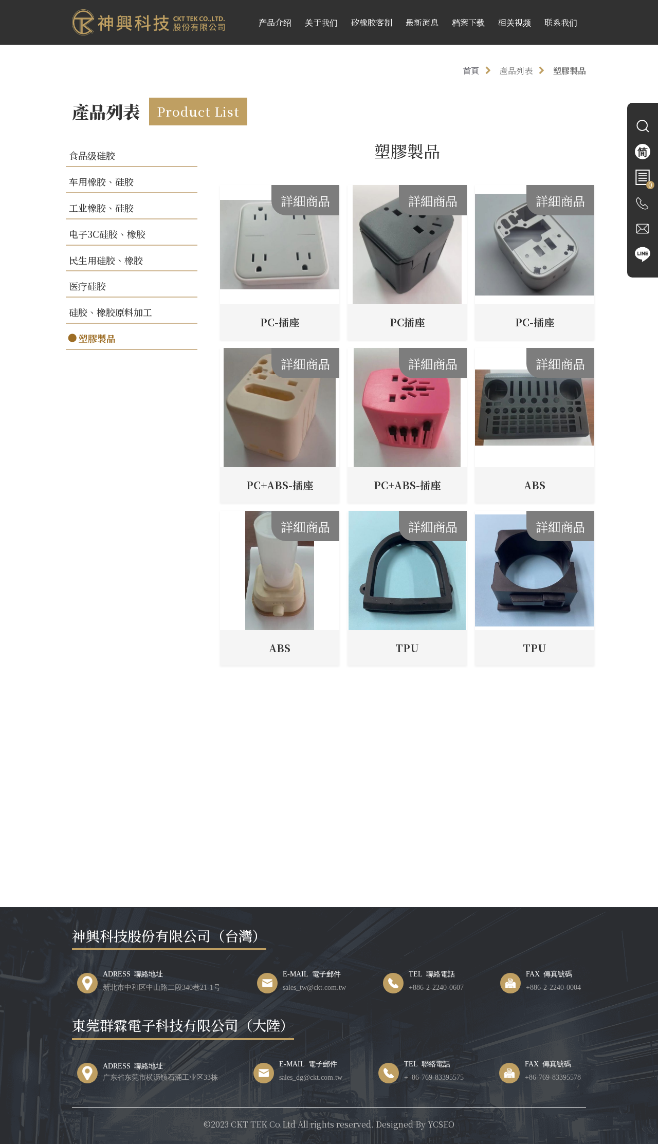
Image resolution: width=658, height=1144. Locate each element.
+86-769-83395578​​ (553, 1076)
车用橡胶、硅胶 (101, 181)
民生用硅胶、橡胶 (106, 260)
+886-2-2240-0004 (553, 986)
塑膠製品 (569, 71)
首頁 (471, 71)
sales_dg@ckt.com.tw (310, 1076)
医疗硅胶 (87, 285)
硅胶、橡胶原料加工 (110, 312)
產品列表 (516, 71)
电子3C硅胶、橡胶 (107, 234)
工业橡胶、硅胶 (101, 207)
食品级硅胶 (92, 155)
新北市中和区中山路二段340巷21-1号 (162, 986)
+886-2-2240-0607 (436, 986)
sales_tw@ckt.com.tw (314, 986)
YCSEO (441, 1124)
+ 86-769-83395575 (434, 1076)
